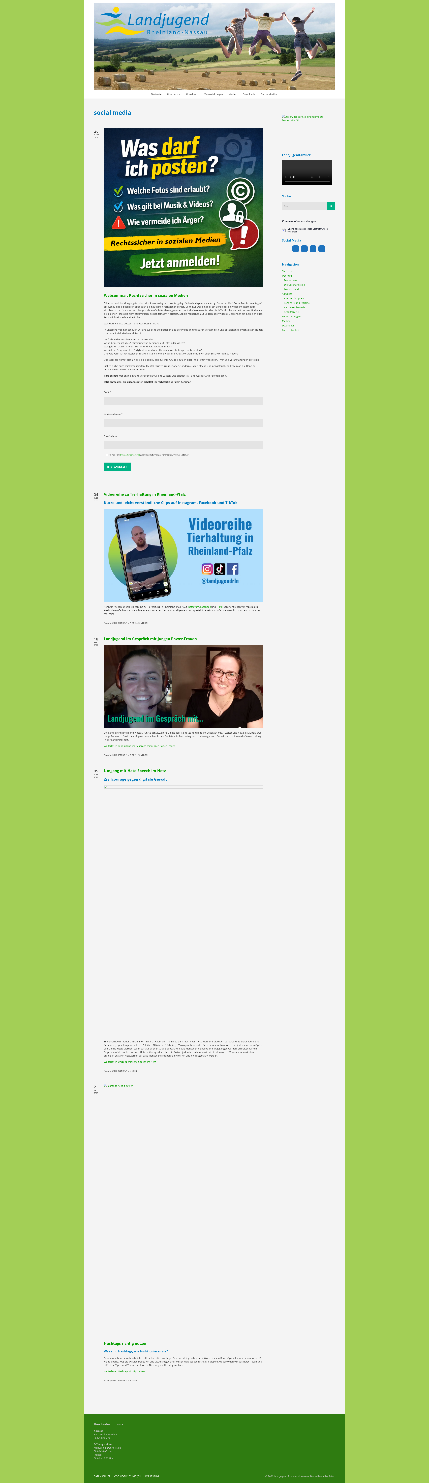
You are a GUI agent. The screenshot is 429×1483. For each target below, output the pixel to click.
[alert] (308, 230)
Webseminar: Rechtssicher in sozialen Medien (146, 295)
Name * (107, 391)
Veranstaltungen (291, 316)
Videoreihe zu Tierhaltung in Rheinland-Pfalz (145, 494)
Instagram (193, 606)
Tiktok (220, 606)
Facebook (205, 606)
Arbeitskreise (291, 312)
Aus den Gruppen (294, 298)
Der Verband (291, 280)
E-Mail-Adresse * (111, 436)
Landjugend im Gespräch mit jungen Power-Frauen (150, 638)
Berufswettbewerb (294, 307)
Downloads (288, 325)
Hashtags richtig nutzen (125, 1343)
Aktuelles (287, 293)
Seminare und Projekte (297, 302)
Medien (286, 321)
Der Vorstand (291, 289)
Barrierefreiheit (290, 330)
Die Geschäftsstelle (294, 284)
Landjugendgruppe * (113, 414)
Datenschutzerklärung (130, 454)
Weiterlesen (139, 746)
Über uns (287, 275)
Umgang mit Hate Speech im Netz (135, 770)
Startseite (287, 271)
